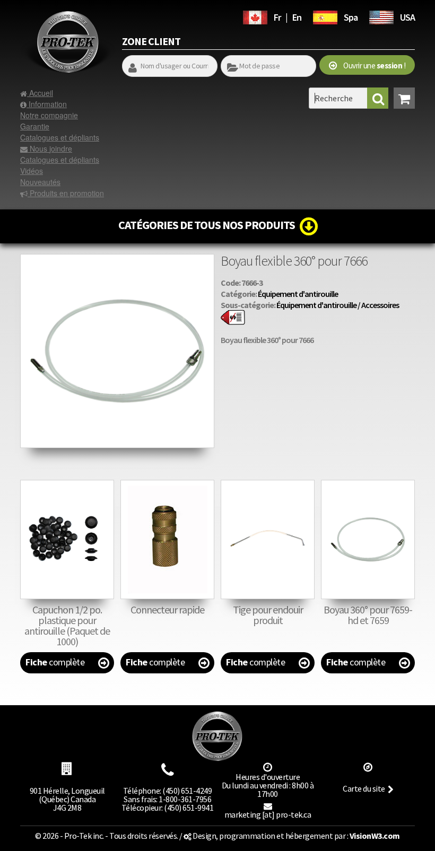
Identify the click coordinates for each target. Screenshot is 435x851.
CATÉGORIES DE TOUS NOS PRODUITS (209, 224)
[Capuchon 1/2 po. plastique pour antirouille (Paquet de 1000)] (67, 539)
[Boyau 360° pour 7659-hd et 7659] (368, 539)
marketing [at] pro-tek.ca (267, 814)
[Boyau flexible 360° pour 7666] (117, 259)
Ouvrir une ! (371, 65)
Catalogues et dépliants (59, 137)
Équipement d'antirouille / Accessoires (337, 305)
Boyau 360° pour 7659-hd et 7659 (368, 615)
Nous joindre (50, 148)
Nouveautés (40, 182)
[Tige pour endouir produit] (268, 539)
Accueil (40, 92)
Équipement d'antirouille (298, 293)
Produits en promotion (66, 193)
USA (407, 17)
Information (47, 104)
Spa (351, 17)
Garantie (34, 126)
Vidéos (31, 170)
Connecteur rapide (167, 609)
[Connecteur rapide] (167, 539)
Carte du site (364, 788)
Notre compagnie (49, 115)
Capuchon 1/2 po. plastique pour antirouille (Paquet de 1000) (67, 625)
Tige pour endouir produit (268, 615)
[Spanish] (325, 16)
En (296, 17)
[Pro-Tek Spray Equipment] (381, 16)
